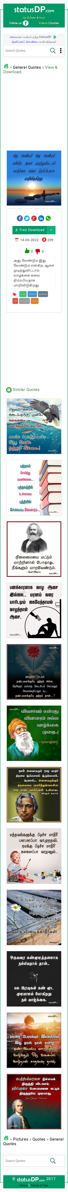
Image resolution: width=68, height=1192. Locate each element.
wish (23, 294)
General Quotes (27, 67)
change (24, 301)
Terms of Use (39, 1185)
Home (23, 1185)
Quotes (39, 1139)
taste (35, 301)
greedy (43, 294)
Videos (43, 23)
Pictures (20, 1139)
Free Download (31, 230)
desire (32, 294)
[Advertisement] (34, 111)
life (15, 301)
